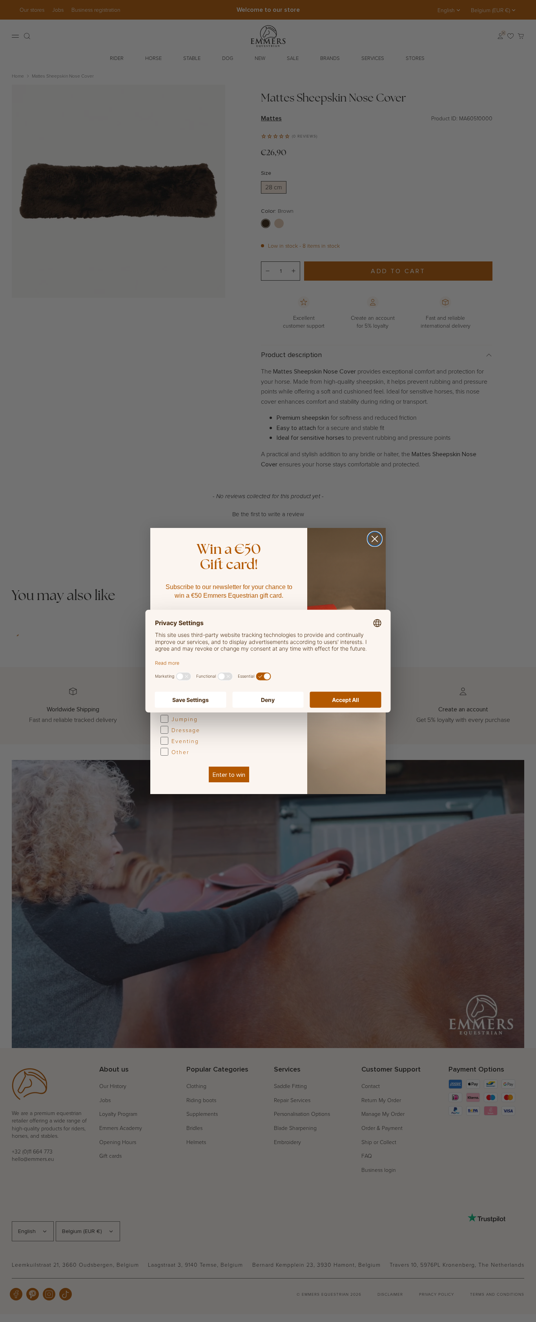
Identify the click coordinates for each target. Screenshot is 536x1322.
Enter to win (229, 774)
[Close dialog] (375, 539)
